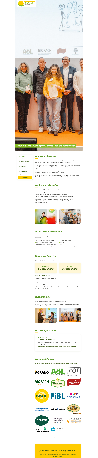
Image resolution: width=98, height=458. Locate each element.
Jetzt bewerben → (25, 177)
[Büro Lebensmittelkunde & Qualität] (26, 3)
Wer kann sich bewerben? (24, 161)
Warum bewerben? (22, 166)
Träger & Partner (22, 174)
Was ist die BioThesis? (23, 158)
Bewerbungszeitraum (23, 171)
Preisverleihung (22, 169)
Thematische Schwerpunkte (24, 164)
